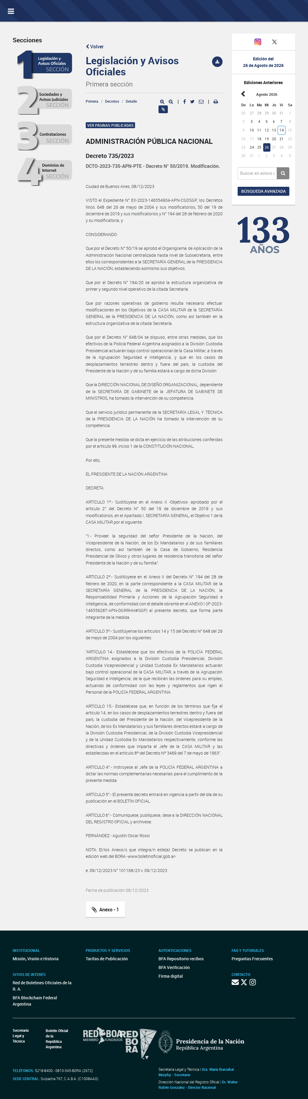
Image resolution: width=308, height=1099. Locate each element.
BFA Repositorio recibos (181, 958)
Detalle (131, 101)
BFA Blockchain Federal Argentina (35, 1001)
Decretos (112, 101)
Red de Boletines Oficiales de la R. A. (42, 986)
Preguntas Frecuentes (252, 958)
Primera (92, 101)
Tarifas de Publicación (107, 958)
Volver (96, 46)
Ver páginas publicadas (110, 125)
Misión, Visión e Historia (36, 958)
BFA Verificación (174, 967)
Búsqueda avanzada (263, 191)
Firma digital (171, 976)
